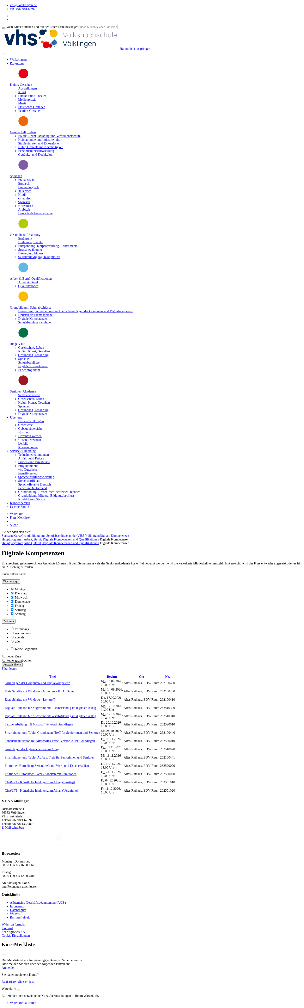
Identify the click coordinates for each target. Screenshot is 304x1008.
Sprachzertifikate (29, 480)
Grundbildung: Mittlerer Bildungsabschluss (46, 495)
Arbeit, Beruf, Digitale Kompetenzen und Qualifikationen (61, 539)
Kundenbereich (20, 503)
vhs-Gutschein (27, 469)
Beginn (112, 676)
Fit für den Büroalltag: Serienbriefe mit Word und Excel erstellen (47, 765)
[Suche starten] (3, 28)
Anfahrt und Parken (31, 458)
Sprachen (16, 176)
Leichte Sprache (20, 506)
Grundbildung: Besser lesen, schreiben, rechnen (49, 492)
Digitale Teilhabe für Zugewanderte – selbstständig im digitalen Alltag (50, 708)
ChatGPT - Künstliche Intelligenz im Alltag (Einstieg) (40, 782)
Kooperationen (28, 447)
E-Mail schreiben (13, 827)
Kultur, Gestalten (21, 84)
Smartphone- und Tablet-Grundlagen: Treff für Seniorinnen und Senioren (52, 732)
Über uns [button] (16, 417)
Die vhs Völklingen (31, 421)
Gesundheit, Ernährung (25, 234)
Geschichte (25, 425)
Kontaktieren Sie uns (31, 499)
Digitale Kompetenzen (114, 535)
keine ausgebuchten (19, 660)
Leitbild (23, 443)
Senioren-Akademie (23, 391)
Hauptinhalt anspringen (134, 48)
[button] (14, 924)
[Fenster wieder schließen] (3, 954)
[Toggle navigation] (3, 53)
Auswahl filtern (12, 664)
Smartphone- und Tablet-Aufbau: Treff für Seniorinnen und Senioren (50, 757)
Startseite (7, 535)
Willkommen (18, 59)
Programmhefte (28, 466)
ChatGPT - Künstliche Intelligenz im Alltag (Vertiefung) (41, 790)
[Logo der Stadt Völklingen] (36, 845)
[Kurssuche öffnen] (11, 522)
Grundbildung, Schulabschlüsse (30, 307)
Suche (14, 525)
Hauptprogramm (12, 539)
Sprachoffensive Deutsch (34, 484)
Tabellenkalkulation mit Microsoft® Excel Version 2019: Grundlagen (50, 741)
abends (19, 637)
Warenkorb (17, 513)
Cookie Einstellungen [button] (16, 935)
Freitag (19, 605)
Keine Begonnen (26, 649)
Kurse (17, 535)
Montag (20, 589)
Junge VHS (17, 344)
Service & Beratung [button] (23, 451)
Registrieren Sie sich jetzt (18, 981)
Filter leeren (9, 668)
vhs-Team (24, 432)
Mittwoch (21, 597)
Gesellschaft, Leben (23, 132)
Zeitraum (8, 621)
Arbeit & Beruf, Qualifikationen (31, 278)
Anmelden (8, 967)
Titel (52, 676)
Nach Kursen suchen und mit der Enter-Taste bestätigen (42, 27)
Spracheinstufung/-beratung (36, 477)
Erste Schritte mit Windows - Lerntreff (30, 699)
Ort (141, 676)
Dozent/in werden (30, 436)
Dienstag (20, 593)
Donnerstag (22, 601)
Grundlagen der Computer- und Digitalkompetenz (37, 683)
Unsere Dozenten (29, 439)
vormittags (22, 629)
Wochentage (10, 581)
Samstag (20, 610)
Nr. (167, 676)
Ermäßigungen (27, 473)
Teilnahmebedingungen (33, 454)
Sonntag (20, 614)
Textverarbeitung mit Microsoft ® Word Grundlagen (39, 724)
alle (17, 641)
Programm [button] (17, 63)
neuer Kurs (14, 656)
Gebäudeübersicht (30, 428)
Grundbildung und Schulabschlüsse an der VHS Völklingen (60, 535)
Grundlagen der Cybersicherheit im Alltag (32, 749)
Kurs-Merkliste (20, 517)
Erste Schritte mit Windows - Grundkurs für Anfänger (40, 691)
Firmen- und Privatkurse (34, 462)
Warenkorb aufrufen (23, 1002)
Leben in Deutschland (32, 488)
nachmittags (23, 633)
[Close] (18, 989)
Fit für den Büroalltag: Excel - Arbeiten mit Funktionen (41, 774)
